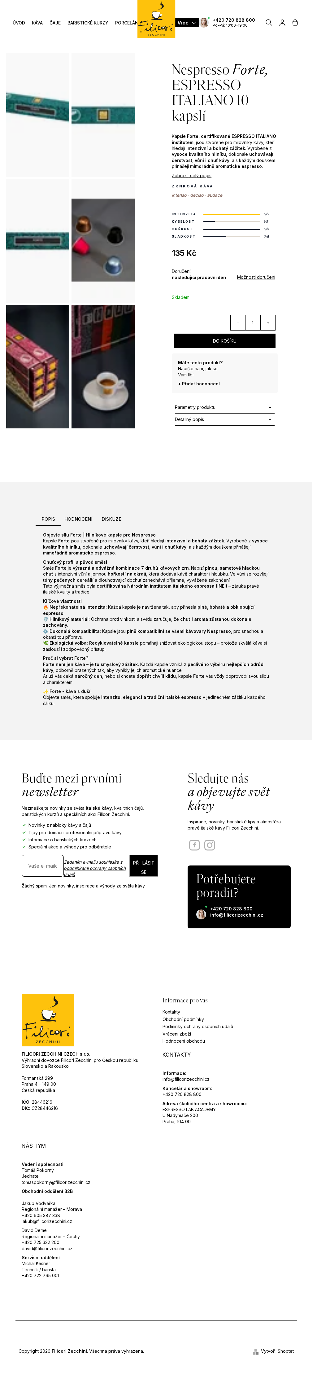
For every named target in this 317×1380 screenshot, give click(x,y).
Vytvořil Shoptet (277, 1351)
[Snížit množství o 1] (238, 322)
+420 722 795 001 (40, 1275)
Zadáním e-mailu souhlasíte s (95, 868)
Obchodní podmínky (183, 1019)
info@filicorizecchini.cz (236, 915)
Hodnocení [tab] (78, 519)
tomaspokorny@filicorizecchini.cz (56, 1182)
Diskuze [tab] (111, 519)
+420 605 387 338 (41, 1215)
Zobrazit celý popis (191, 175)
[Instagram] (210, 845)
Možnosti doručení (256, 277)
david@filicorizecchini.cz (47, 1248)
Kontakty (171, 1011)
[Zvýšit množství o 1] (267, 322)
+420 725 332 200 (40, 1242)
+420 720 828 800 (234, 20)
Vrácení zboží (177, 1033)
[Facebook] (195, 845)
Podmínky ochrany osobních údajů (198, 1026)
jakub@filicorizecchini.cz (47, 1221)
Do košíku (225, 341)
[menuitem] (18, 22)
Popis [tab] (48, 519)
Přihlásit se (143, 867)
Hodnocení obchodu (184, 1041)
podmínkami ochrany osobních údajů (95, 871)
